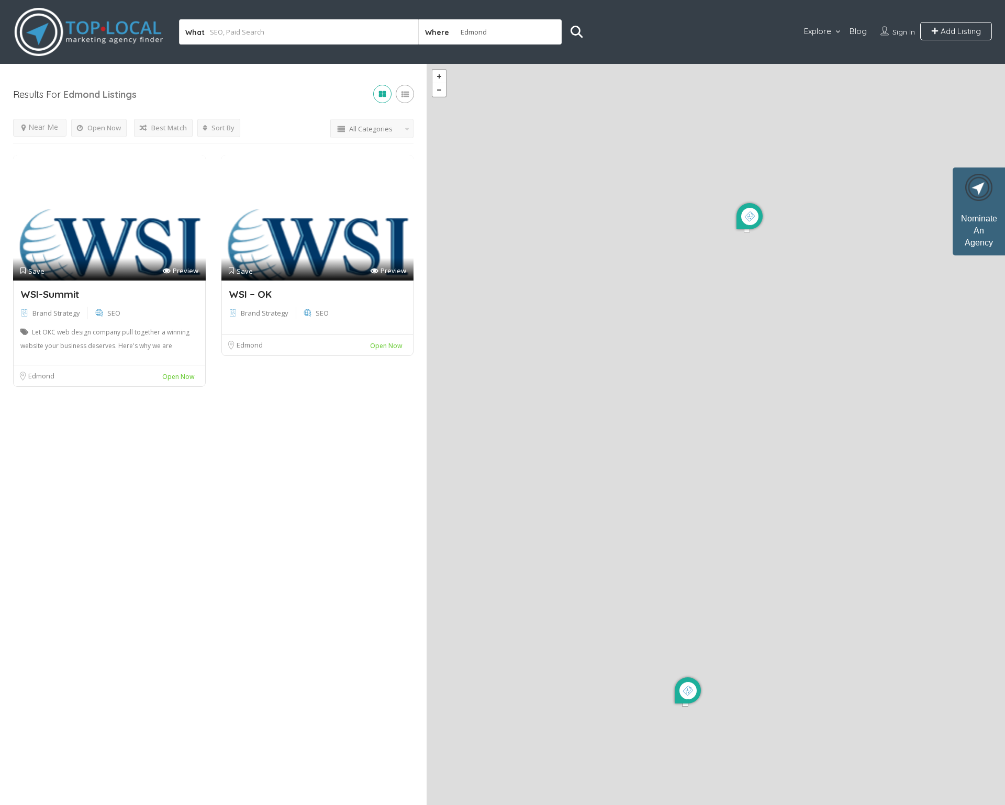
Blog (858, 31)
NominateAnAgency (979, 230)
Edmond (41, 376)
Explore (817, 31)
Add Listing (960, 31)
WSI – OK (250, 294)
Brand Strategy (56, 313)
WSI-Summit (49, 294)
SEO (113, 313)
